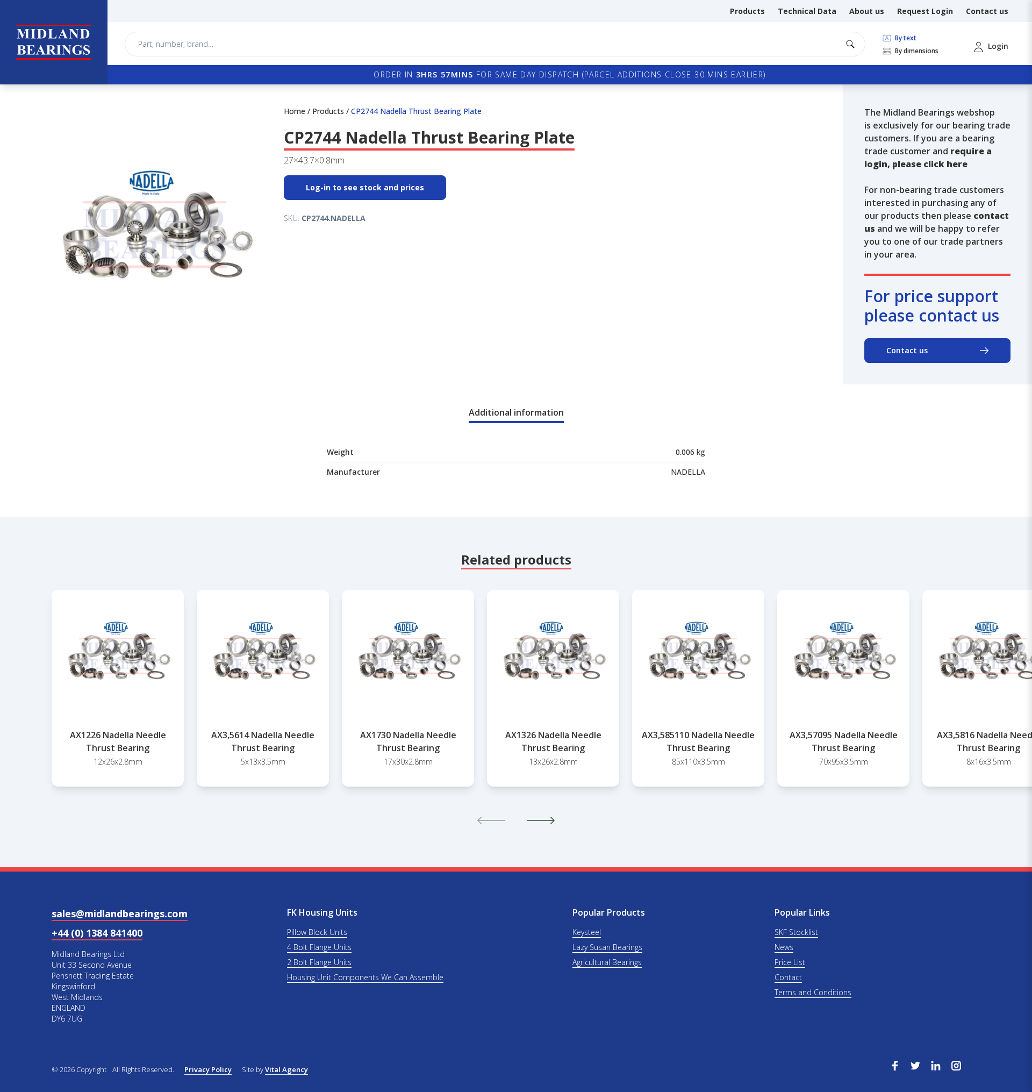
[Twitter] (915, 1064)
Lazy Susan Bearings (607, 947)
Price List (790, 962)
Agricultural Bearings (607, 962)
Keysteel (586, 932)
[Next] (541, 820)
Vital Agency (286, 1069)
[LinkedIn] (936, 1064)
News (784, 947)
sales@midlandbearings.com (120, 913)
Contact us (987, 11)
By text (904, 38)
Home (294, 111)
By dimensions (915, 51)
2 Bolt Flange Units (319, 962)
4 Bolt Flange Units (319, 947)
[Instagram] (956, 1064)
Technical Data (807, 11)
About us (866, 11)
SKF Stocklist (796, 932)
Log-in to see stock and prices (365, 187)
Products (747, 11)
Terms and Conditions (813, 992)
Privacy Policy (208, 1069)
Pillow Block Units (317, 932)
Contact (788, 977)
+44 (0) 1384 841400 (97, 932)
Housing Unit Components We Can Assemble (365, 977)
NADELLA (688, 472)
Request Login (925, 11)
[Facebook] (895, 1064)
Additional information (516, 412)
